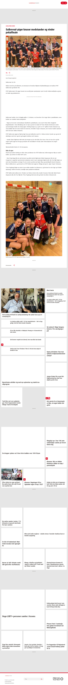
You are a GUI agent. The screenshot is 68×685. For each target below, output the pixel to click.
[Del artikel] (9, 73)
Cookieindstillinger (8, 681)
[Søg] (42, 679)
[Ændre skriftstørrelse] (6, 73)
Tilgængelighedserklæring (9, 683)
